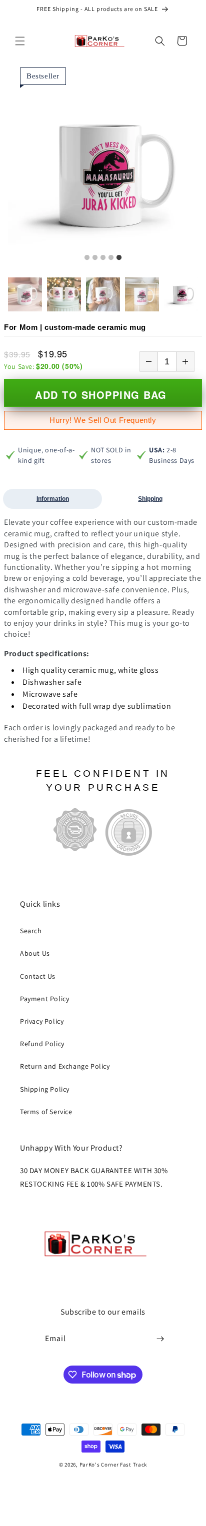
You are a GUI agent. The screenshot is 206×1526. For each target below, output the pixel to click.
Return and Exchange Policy (65, 1066)
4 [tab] (111, 258)
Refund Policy (42, 1043)
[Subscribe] (160, 1339)
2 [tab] (95, 258)
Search (31, 930)
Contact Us (38, 976)
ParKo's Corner (99, 1464)
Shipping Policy (45, 1089)
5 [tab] (119, 258)
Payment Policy (44, 998)
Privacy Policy (42, 1021)
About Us (35, 953)
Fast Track (133, 1464)
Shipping (150, 498)
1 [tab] (87, 258)
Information (52, 498)
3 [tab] (103, 258)
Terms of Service (46, 1111)
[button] (20, 41)
